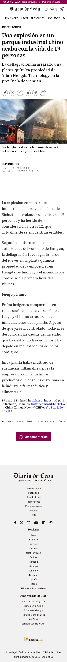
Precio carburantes (30, 1)
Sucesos (33, 566)
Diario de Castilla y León (33, 601)
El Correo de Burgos (33, 610)
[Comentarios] (43, 93)
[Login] (62, 8)
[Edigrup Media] (33, 639)
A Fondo (33, 570)
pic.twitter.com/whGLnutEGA (45, 404)
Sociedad (53, 18)
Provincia (37, 18)
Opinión (33, 579)
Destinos (33, 575)
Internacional (12, 27)
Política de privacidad (30, 652)
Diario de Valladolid (33, 606)
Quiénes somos (33, 488)
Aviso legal (11, 652)
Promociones (33, 502)
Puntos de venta (33, 506)
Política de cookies (51, 652)
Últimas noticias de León (33, 588)
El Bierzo (33, 539)
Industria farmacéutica (21, 421)
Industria (42, 421)
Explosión (56, 421)
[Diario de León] (33, 8)
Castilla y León (33, 553)
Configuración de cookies (27, 657)
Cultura (33, 557)
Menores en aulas (51, 1)
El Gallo (33, 584)
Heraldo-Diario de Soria (33, 615)
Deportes (33, 548)
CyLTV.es (33, 619)
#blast (35, 400)
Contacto (33, 510)
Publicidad (33, 493)
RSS (34, 515)
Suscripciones (34, 497)
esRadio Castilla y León (33, 623)
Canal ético (47, 657)
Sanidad (33, 562)
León (24, 18)
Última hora (10, 18)
